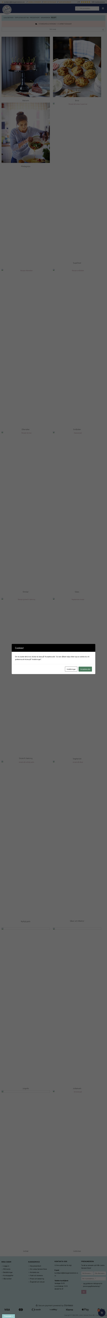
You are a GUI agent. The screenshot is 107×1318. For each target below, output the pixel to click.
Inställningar (71, 669)
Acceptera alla (85, 669)
